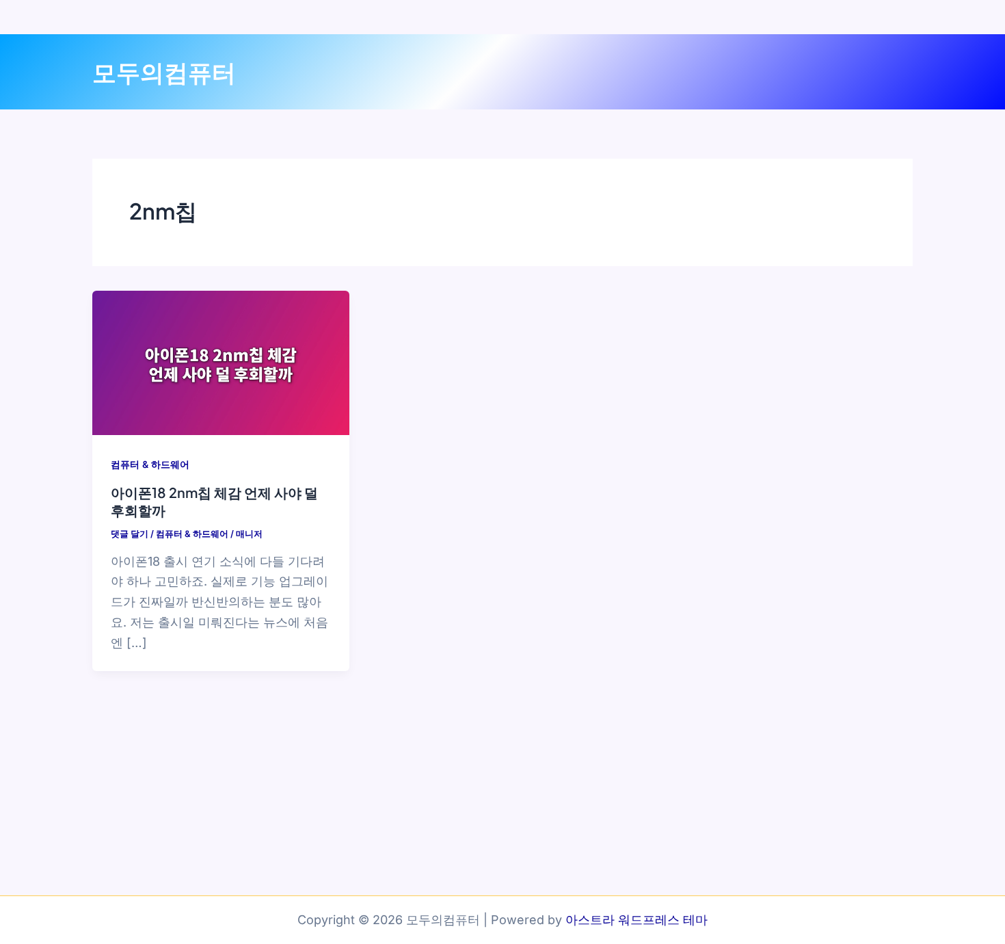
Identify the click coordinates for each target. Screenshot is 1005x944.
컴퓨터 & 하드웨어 (150, 464)
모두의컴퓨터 (164, 72)
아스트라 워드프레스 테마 (636, 920)
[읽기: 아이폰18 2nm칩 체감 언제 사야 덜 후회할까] (220, 361)
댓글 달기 (129, 533)
